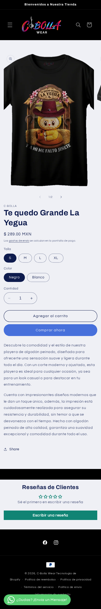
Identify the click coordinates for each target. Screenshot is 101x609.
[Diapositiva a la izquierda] (40, 197)
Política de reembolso (40, 579)
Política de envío (70, 587)
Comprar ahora (51, 330)
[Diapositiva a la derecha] (61, 197)
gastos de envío (19, 240)
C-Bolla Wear (46, 573)
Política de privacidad (75, 579)
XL (56, 258)
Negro (14, 277)
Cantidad (11, 288)
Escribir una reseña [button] (50, 515)
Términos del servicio (39, 587)
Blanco (38, 277)
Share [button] (14, 449)
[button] (9, 24)
